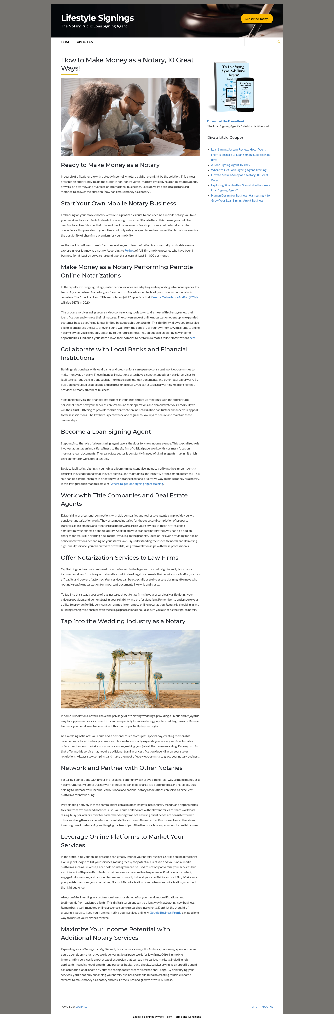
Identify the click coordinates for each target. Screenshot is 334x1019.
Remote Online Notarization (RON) (174, 297)
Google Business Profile (165, 912)
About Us (85, 42)
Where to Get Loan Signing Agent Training (239, 170)
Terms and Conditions (187, 1016)
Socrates (81, 1006)
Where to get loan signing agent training (137, 483)
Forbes (129, 250)
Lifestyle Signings (97, 18)
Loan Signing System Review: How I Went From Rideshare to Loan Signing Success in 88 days (241, 154)
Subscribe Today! (257, 18)
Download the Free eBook (226, 121)
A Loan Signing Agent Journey (230, 165)
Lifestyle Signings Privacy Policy (152, 1016)
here (192, 338)
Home (66, 42)
